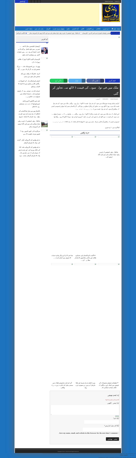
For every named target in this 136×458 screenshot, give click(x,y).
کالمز (82, 29)
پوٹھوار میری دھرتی (58, 29)
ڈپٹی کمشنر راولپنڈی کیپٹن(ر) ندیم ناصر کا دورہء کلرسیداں (107, 33)
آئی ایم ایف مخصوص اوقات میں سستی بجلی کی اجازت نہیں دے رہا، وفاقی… (62, 385)
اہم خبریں (106, 29)
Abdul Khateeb (114, 99)
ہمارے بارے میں (39, 29)
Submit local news (109, 1)
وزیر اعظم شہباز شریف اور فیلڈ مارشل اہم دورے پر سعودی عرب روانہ (85, 385)
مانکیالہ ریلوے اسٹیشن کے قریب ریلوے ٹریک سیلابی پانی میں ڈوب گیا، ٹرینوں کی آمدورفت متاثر (64, 33)
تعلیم (68, 29)
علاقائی (98, 29)
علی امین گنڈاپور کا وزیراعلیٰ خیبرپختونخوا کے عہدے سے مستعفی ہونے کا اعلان (29, 103)
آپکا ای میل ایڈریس (111, 426)
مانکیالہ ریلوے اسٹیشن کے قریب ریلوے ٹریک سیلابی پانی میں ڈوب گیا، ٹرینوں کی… (109, 154)
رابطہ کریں (28, 29)
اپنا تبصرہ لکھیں (113, 403)
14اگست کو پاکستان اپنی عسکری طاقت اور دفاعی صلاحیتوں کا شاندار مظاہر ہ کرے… (85, 258)
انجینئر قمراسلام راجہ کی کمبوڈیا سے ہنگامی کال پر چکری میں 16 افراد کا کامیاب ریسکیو (29, 83)
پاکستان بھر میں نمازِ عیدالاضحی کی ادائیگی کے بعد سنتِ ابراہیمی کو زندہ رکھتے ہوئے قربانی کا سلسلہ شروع (29, 113)
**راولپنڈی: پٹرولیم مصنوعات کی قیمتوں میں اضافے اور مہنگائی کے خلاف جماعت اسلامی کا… (109, 385)
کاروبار (48, 29)
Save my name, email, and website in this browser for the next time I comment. (88, 433)
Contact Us (117, 1)
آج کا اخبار (22, 1)
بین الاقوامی (90, 29)
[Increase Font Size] (53, 99)
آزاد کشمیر (75, 29)
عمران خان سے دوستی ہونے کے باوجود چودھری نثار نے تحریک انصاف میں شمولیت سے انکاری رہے (28, 93)
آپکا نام (116, 418)
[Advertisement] (57, 15)
